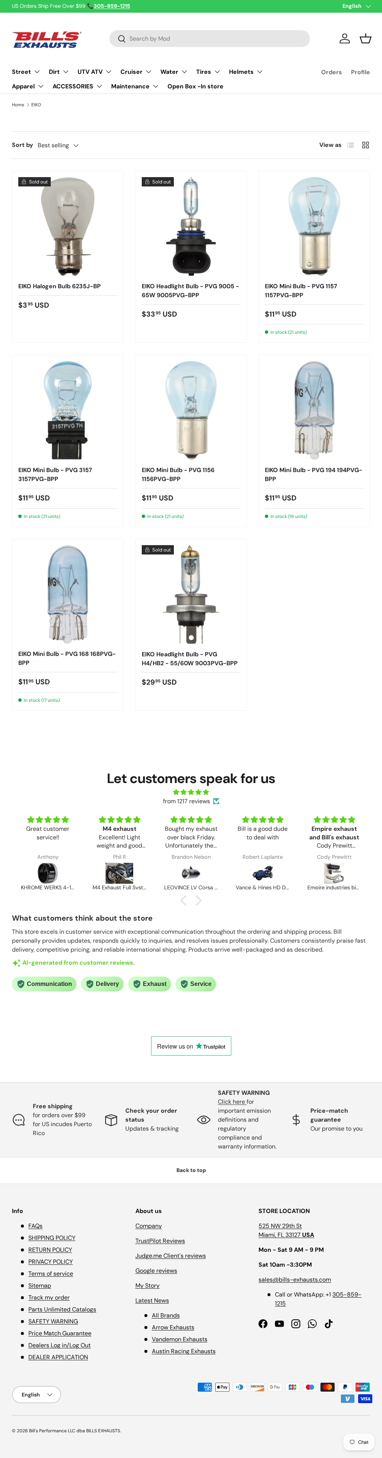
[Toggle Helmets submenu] (259, 71)
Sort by (22, 145)
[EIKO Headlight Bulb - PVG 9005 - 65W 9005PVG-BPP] (191, 226)
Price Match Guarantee (59, 1333)
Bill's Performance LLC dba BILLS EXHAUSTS (74, 1431)
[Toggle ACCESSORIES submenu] (99, 86)
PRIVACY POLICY (50, 1262)
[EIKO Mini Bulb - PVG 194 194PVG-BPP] (314, 410)
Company (148, 1226)
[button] (365, 38)
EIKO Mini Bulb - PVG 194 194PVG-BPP (313, 474)
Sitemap (39, 1285)
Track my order (49, 1297)
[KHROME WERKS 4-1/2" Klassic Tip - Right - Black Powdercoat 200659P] (48, 873)
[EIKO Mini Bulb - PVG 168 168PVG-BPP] (67, 594)
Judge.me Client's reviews (170, 1256)
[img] (191, 792)
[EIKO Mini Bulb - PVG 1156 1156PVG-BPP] (191, 410)
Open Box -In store (195, 86)
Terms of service (50, 1274)
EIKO (36, 105)
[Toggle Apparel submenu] (40, 86)
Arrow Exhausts (173, 1327)
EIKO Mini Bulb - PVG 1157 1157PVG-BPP (301, 290)
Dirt (54, 72)
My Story (147, 1285)
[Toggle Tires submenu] (217, 71)
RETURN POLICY (50, 1250)
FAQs (35, 1226)
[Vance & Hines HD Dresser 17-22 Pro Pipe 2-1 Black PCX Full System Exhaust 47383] (262, 873)
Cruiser (131, 72)
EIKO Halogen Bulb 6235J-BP (59, 286)
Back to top (191, 1170)
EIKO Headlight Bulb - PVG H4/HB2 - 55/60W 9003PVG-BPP (190, 658)
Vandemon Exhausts (179, 1339)
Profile (360, 72)
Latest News (152, 1300)
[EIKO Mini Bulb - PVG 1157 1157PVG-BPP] (314, 226)
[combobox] (209, 38)
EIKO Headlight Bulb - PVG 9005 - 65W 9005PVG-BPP (190, 290)
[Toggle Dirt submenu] (65, 71)
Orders (331, 72)
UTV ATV (90, 72)
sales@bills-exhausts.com (295, 1279)
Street (21, 72)
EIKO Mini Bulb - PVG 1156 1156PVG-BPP (178, 474)
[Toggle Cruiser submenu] (148, 71)
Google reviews (156, 1271)
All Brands (166, 1315)
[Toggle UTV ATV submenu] (108, 71)
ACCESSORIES (73, 86)
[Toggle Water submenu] (184, 71)
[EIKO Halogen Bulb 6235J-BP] (67, 226)
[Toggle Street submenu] (36, 71)
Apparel (23, 86)
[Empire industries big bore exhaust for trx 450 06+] (334, 873)
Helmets (241, 72)
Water (169, 72)
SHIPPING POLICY (51, 1238)
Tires (203, 72)
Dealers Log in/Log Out (59, 1345)
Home (18, 105)
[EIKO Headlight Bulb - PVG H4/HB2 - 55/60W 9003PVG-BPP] (191, 594)
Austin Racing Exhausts (184, 1351)
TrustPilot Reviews (160, 1241)
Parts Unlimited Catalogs (62, 1309)
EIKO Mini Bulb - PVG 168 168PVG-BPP (67, 658)
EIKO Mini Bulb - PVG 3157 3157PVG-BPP (55, 474)
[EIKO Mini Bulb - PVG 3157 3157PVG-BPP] (67, 410)
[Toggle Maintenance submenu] (155, 86)
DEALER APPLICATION (58, 1357)
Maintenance (130, 86)
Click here (232, 1102)
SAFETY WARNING (53, 1321)
